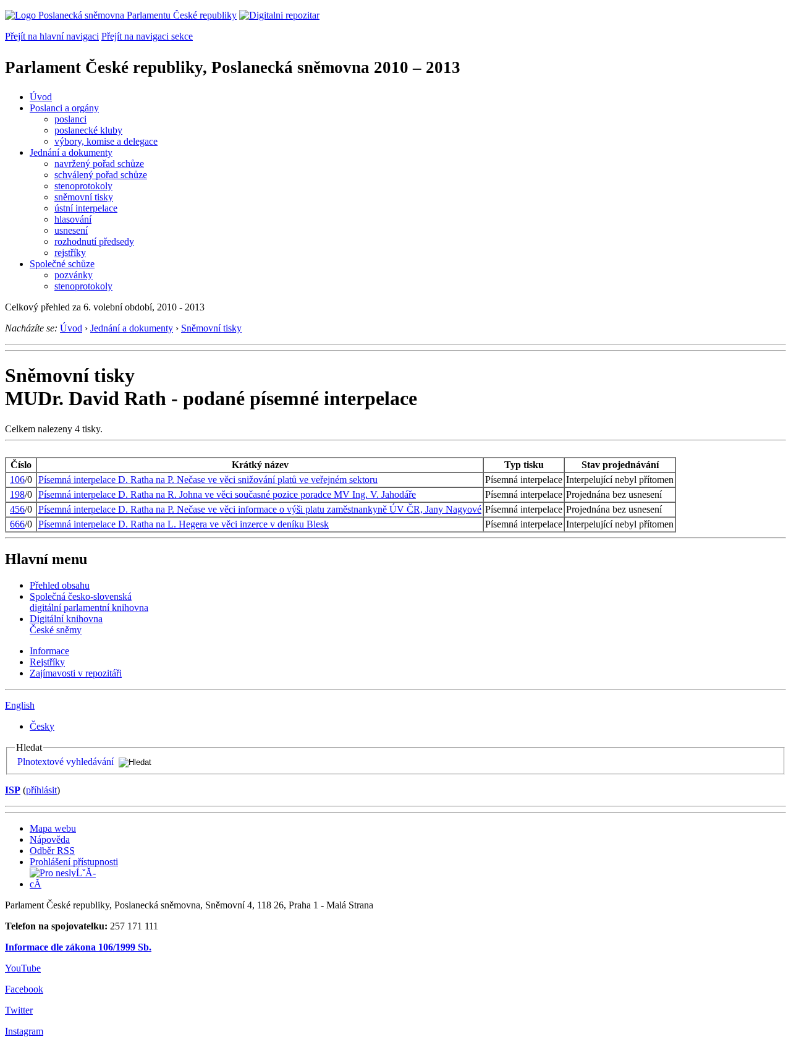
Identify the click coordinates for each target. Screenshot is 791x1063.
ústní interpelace (85, 208)
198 (17, 494)
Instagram (24, 1031)
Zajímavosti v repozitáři (76, 673)
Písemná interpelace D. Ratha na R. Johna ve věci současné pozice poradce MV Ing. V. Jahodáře (227, 494)
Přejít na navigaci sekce (147, 36)
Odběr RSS (52, 850)
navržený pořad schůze (99, 163)
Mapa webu (53, 828)
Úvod (41, 97)
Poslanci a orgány (64, 108)
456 (17, 509)
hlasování (72, 219)
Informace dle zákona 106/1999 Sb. (78, 947)
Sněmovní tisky (211, 328)
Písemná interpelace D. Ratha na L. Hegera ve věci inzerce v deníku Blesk (183, 524)
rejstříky (70, 252)
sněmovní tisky (83, 197)
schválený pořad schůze (100, 174)
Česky (42, 726)
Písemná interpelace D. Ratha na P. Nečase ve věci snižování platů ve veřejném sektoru (208, 479)
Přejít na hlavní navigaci (52, 36)
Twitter (19, 1010)
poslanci (70, 119)
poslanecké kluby (88, 130)
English (20, 705)
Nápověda (50, 839)
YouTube (23, 968)
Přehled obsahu (60, 585)
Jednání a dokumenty (71, 152)
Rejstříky (47, 662)
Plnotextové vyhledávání (65, 761)
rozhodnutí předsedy (94, 241)
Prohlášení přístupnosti (74, 861)
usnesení (71, 230)
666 (17, 524)
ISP (12, 790)
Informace (49, 651)
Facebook (24, 989)
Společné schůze (62, 263)
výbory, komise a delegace (106, 141)
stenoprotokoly (83, 186)
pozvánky (73, 275)
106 (17, 479)
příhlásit (41, 790)
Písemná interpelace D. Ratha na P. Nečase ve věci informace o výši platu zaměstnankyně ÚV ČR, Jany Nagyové (259, 509)
